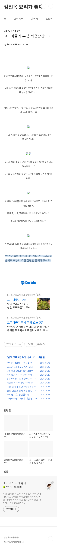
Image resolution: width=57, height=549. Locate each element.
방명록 (34, 18)
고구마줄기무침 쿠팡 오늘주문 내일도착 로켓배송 (28, 322)
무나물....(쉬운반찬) (16, 394)
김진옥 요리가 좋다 (23, 6)
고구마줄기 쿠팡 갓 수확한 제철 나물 (18, 299)
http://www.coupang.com (21, 294)
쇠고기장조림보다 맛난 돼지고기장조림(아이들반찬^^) (22, 368)
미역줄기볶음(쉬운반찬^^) (19, 374)
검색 (43, 6)
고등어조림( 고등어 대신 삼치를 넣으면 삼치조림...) (22, 400)
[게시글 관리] (20, 344)
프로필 (49, 18)
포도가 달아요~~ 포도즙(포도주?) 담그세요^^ (20, 364)
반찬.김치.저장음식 (17, 357)
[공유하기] (16, 344)
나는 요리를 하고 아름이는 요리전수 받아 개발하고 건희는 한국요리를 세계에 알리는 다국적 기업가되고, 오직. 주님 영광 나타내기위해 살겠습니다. (22, 498)
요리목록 (18, 18)
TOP (50, 538)
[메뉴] (50, 6)
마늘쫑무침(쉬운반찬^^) (18, 382)
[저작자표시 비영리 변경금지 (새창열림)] (41, 344)
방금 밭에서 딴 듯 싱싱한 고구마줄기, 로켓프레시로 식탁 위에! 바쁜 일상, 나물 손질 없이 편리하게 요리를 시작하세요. (18, 305)
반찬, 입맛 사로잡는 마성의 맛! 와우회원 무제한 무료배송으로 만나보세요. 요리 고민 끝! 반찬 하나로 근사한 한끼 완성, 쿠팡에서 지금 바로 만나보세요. (28, 328)
